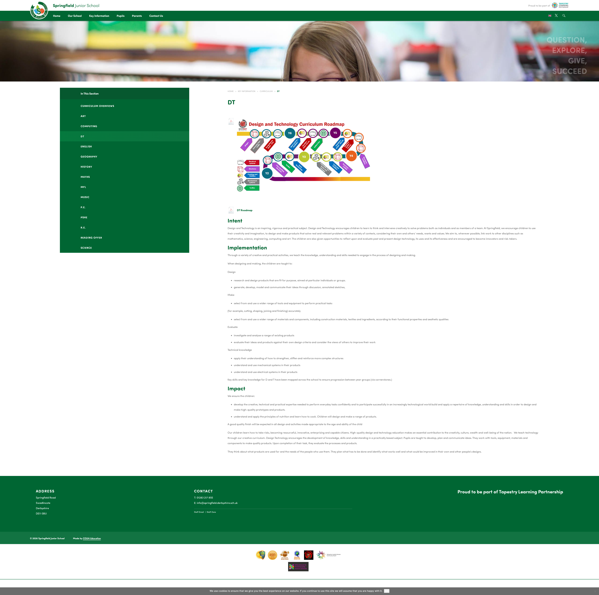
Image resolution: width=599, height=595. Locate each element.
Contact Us (156, 16)
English (86, 146)
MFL (83, 187)
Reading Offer (91, 237)
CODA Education (92, 538)
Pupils (120, 16)
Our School (75, 16)
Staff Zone (211, 512)
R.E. (83, 227)
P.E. (83, 207)
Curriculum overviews (97, 106)
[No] (595, 591)
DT (82, 136)
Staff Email (199, 512)
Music (85, 197)
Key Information (99, 16)
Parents (137, 16)
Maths (85, 176)
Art (83, 116)
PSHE (84, 217)
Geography (89, 156)
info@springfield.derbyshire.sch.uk (217, 502)
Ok (386, 590)
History (86, 166)
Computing (89, 126)
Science (86, 247)
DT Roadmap (244, 210)
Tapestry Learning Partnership (531, 491)
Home (56, 16)
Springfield (76, 5)
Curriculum (266, 91)
